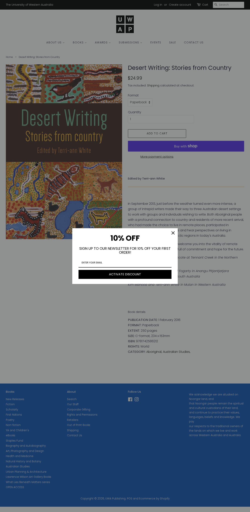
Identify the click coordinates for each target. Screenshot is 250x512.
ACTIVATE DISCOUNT (125, 274)
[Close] (173, 233)
